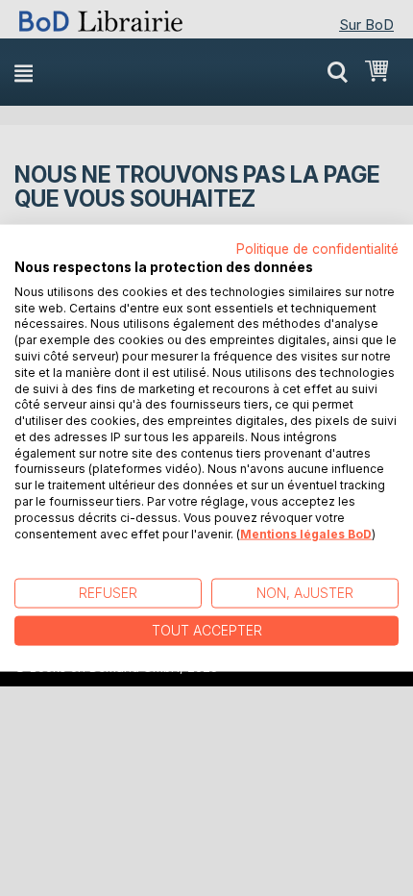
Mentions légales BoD (306, 533)
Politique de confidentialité (317, 249)
